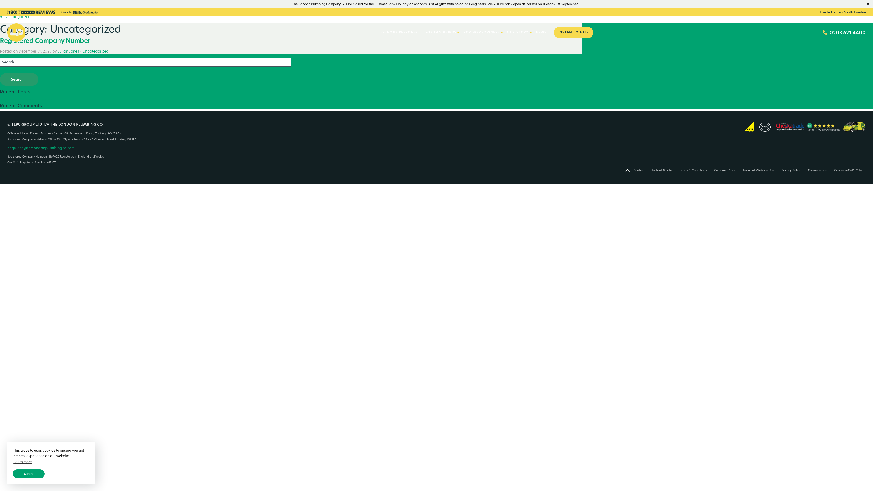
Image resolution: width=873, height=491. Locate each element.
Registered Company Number (26, 99)
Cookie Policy (817, 170)
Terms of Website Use (758, 170)
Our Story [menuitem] (517, 32)
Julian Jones (68, 51)
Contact (639, 170)
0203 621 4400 (848, 32)
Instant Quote (662, 170)
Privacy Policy (791, 170)
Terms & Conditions (693, 170)
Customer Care (724, 170)
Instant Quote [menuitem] (573, 32)
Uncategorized (96, 51)
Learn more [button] (22, 462)
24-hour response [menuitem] (399, 32)
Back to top (627, 172)
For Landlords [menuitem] (441, 32)
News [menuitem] (541, 32)
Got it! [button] (29, 474)
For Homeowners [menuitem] (482, 32)
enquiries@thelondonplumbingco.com (41, 147)
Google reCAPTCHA (848, 170)
